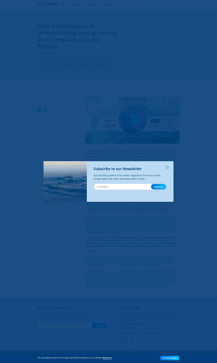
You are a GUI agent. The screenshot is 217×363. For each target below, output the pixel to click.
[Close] (167, 167)
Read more (107, 358)
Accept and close (169, 358)
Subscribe (158, 187)
